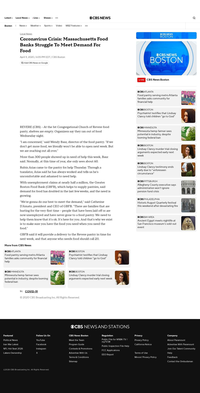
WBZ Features (73, 25)
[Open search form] (194, 18)
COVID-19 (31, 291)
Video (59, 25)
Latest (8, 18)
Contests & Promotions (80, 349)
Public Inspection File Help (115, 346)
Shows (47, 18)
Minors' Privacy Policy (146, 357)
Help (169, 353)
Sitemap (73, 361)
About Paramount (176, 340)
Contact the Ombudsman (180, 361)
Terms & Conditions (79, 357)
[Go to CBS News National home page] (100, 17)
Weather (35, 25)
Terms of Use (141, 353)
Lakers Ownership (12, 353)
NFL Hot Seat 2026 (13, 349)
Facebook (41, 344)
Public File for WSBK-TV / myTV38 (115, 340)
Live (36, 17)
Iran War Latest (10, 344)
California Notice (143, 344)
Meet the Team (76, 340)
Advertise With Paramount (180, 344)
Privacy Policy (142, 340)
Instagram (41, 349)
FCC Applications (111, 350)
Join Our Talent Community (181, 349)
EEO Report (108, 354)
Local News (22, 18)
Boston (8, 25)
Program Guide (76, 344)
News (22, 25)
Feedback (172, 357)
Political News (10, 340)
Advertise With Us (78, 353)
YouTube (40, 340)
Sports (47, 25)
